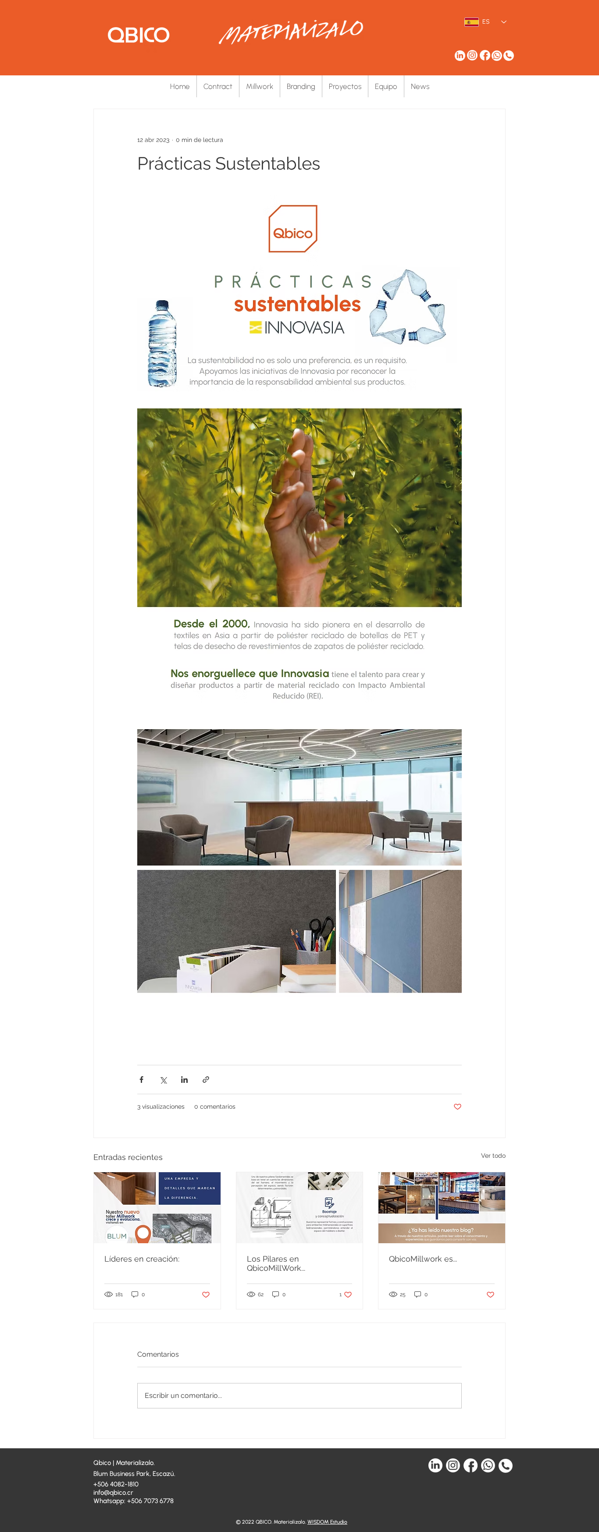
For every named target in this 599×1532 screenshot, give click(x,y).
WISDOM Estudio (327, 1522)
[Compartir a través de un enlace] (206, 1079)
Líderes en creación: (141, 1258)
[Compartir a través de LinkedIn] (184, 1079)
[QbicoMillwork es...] (441, 1207)
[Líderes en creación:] (157, 1207)
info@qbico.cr (113, 1493)
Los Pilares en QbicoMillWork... (276, 1263)
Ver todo (493, 1155)
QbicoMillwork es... (423, 1258)
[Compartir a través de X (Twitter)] (163, 1079)
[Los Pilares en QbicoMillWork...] (299, 1207)
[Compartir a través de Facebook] (141, 1079)
